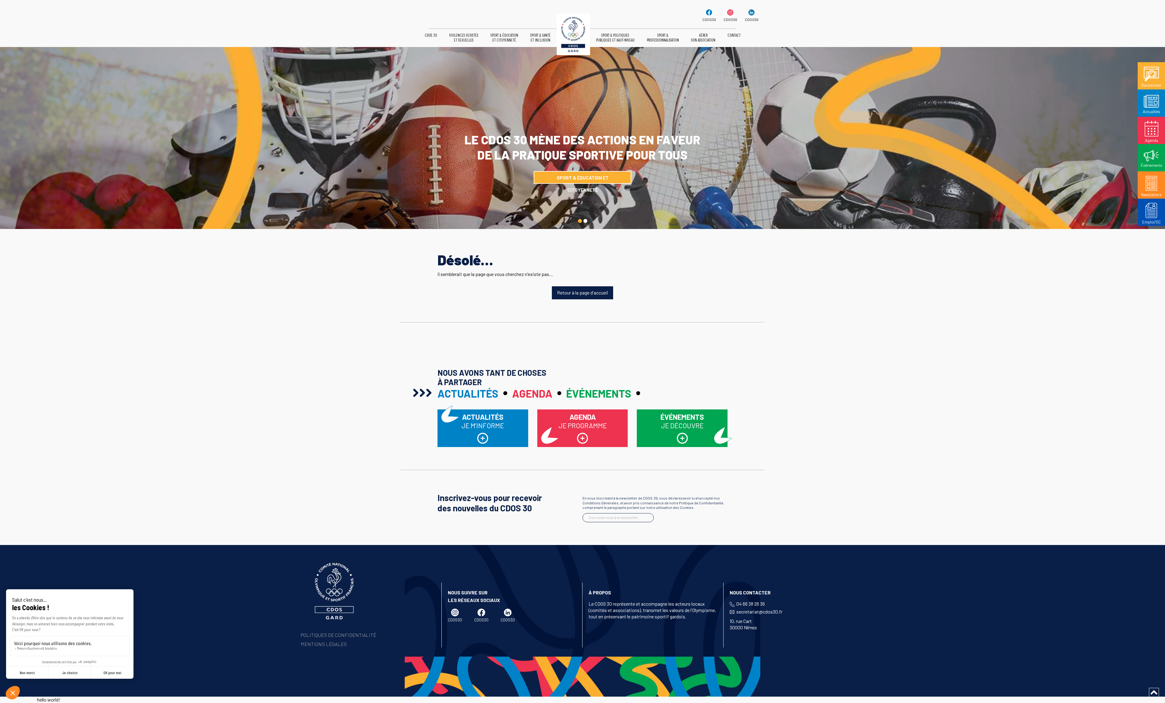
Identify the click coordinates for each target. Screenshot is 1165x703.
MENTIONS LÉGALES (324, 644)
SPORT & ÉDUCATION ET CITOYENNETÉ (583, 179)
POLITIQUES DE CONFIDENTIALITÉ (338, 635)
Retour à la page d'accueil (582, 292)
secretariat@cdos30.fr (759, 611)
